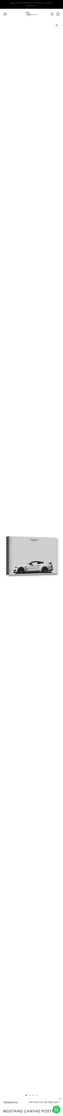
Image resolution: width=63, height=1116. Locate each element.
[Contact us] (56, 1109)
